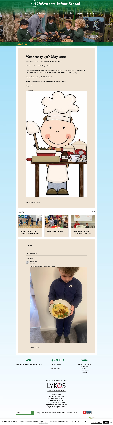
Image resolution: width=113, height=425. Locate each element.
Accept (106, 422)
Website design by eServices (69, 413)
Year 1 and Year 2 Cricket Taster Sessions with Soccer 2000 (29, 232)
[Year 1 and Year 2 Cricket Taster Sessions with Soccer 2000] (30, 221)
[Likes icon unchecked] (31, 347)
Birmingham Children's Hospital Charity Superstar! (82, 232)
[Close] (111, 422)
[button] (56, 13)
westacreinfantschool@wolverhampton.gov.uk (29, 365)
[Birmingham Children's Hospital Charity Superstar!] (83, 221)
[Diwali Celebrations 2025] (56, 221)
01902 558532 (58, 365)
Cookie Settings (96, 422)
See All (93, 212)
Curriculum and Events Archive (33, 202)
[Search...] (32, 412)
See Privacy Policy (43, 423)
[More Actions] (86, 262)
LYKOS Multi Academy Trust (59, 380)
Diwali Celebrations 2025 (55, 231)
